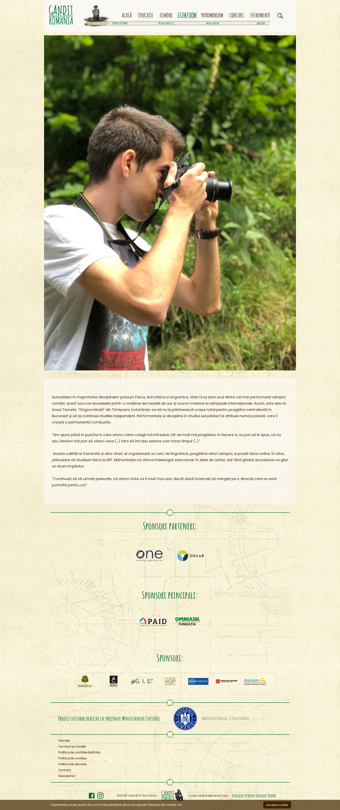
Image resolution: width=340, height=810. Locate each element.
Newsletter (66, 776)
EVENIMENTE (260, 15)
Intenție (64, 740)
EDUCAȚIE (145, 15)
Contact (64, 770)
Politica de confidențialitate (79, 752)
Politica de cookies (72, 758)
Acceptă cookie (277, 805)
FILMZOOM (187, 15)
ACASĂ (127, 15)
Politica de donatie (72, 764)
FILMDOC (166, 15)
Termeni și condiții (72, 746)
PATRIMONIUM (212, 15)
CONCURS (236, 15)
